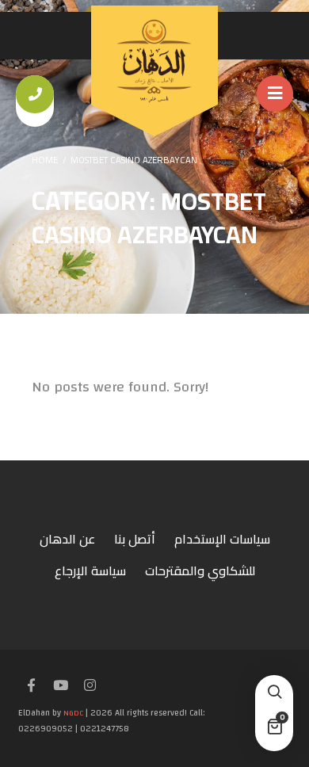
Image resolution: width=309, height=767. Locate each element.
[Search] (274, 694)
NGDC (73, 713)
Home (45, 160)
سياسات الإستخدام (222, 539)
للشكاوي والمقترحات (200, 570)
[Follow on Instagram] (89, 686)
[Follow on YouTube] (60, 686)
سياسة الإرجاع (90, 570)
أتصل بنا (134, 539)
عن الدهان (67, 539)
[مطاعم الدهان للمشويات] (154, 61)
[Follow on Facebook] (31, 686)
